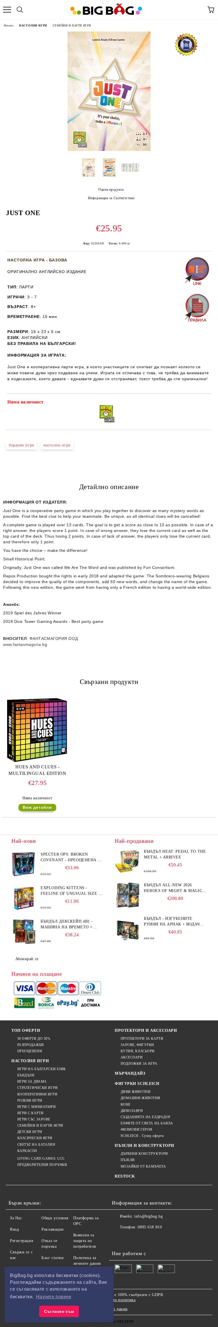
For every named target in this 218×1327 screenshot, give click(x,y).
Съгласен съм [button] (59, 1311)
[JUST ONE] (109, 149)
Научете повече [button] (54, 1296)
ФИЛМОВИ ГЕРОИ (136, 1130)
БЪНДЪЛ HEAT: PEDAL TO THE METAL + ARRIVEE (175, 854)
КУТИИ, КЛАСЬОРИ (138, 1051)
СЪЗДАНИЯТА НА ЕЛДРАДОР (146, 1117)
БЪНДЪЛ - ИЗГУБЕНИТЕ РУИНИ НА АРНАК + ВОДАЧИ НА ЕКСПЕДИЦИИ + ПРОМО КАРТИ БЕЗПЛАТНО (173, 921)
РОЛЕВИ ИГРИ (29, 1101)
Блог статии (52, 1258)
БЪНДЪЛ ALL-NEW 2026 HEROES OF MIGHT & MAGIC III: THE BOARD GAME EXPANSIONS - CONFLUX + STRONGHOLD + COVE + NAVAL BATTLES (173, 888)
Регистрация (21, 1241)
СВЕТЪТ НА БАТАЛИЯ (36, 1145)
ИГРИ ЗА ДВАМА (32, 1081)
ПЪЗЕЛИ (128, 1160)
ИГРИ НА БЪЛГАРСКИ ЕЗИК (41, 1069)
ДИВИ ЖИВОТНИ (135, 1092)
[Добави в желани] (204, 403)
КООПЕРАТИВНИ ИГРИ (37, 1094)
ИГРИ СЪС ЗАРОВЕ (33, 1119)
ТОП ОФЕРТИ (25, 1030)
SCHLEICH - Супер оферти (142, 1136)
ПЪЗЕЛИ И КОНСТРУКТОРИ (144, 1145)
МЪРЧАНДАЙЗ (130, 1073)
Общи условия (54, 1218)
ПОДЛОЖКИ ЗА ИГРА (139, 1064)
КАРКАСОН (27, 1151)
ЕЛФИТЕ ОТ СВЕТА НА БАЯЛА (147, 1123)
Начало (8, 25)
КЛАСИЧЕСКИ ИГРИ (35, 1138)
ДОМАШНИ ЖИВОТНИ (140, 1098)
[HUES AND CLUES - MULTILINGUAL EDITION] (37, 761)
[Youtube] (156, 1238)
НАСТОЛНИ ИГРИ (33, 25)
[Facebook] (119, 1238)
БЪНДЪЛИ (25, 1075)
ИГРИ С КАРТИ (30, 1113)
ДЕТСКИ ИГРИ (29, 1132)
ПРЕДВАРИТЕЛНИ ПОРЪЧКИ (42, 1165)
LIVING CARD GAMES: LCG (41, 1158)
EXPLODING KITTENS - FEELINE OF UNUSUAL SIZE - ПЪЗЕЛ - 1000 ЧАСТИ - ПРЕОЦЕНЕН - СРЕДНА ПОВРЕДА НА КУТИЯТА (70, 891)
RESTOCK (125, 1176)
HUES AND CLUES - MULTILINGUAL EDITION (37, 770)
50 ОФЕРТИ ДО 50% (34, 1039)
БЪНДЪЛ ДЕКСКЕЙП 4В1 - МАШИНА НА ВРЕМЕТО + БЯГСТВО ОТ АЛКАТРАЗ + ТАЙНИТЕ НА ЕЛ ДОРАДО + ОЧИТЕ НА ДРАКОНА (69, 924)
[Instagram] (144, 1238)
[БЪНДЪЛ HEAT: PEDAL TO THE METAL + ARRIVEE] (127, 861)
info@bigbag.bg (148, 1216)
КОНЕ (126, 1104)
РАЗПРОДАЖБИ (30, 1045)
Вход (14, 1229)
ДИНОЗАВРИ (132, 1111)
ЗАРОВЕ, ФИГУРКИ (137, 1045)
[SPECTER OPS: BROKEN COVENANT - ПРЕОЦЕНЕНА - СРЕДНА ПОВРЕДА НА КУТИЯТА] (24, 864)
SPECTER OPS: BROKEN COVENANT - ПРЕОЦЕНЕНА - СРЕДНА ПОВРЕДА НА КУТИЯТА (70, 857)
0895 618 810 (150, 1227)
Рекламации (52, 1229)
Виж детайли (37, 807)
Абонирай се (27, 959)
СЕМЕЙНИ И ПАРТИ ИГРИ (72, 25)
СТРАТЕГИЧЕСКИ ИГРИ (37, 1088)
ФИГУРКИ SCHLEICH (137, 1083)
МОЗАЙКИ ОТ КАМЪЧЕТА (143, 1166)
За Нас (16, 1218)
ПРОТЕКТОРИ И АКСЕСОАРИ (146, 1030)
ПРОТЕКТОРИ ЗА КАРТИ (142, 1039)
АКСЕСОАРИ (132, 1057)
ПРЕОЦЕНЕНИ (29, 1051)
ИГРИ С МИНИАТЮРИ (36, 1107)
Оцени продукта (110, 190)
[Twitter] (131, 1238)
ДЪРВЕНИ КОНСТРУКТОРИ (144, 1154)
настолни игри (57, 445)
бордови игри (21, 445)
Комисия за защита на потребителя (84, 1241)
